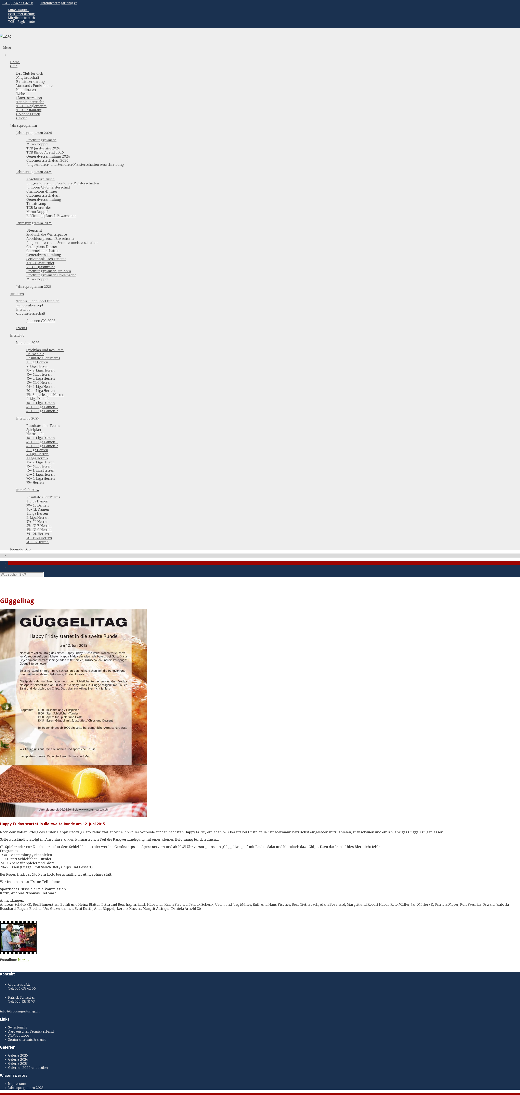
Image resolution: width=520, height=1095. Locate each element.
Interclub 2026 (27, 343)
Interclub (23, 309)
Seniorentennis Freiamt (27, 1039)
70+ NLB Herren (39, 538)
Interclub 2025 (27, 418)
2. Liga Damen (37, 399)
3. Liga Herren (37, 458)
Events (21, 328)
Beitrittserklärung (21, 14)
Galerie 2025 (18, 1055)
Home (15, 62)
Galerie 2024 (18, 1059)
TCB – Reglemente (21, 22)
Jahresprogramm (23, 125)
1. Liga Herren (37, 362)
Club (13, 66)
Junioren (17, 294)
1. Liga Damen (37, 501)
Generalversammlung (43, 199)
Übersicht (34, 230)
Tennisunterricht (30, 102)
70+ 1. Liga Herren (40, 391)
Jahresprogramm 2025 (34, 172)
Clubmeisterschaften (43, 195)
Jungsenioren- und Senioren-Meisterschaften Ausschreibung (75, 164)
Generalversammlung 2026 (48, 156)
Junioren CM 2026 (40, 321)
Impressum (17, 1084)
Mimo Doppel (37, 144)
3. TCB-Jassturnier (40, 263)
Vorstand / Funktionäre (34, 86)
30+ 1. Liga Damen (40, 403)
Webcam (23, 94)
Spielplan (33, 430)
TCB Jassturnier (38, 208)
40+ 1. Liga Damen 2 (42, 411)
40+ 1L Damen (37, 509)
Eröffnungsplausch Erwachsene (51, 216)
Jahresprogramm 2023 (33, 286)
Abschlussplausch (40, 179)
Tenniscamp (36, 204)
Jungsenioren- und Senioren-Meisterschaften (62, 183)
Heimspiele (35, 354)
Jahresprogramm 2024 (34, 223)
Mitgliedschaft (27, 77)
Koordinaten (26, 90)
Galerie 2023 (18, 1063)
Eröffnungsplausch (41, 140)
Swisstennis (17, 1027)
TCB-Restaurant (28, 110)
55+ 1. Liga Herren (40, 470)
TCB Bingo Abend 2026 (45, 152)
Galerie (21, 118)
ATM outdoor (18, 1035)
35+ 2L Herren (37, 522)
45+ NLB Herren (39, 374)
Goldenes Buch (28, 114)
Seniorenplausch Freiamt (46, 259)
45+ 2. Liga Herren (40, 378)
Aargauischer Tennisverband (31, 1031)
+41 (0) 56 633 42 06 (17, 3)
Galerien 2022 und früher (28, 1068)
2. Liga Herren (37, 366)
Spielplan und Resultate (45, 350)
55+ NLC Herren (39, 382)
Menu (6, 47)
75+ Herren (35, 482)
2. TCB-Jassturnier (40, 267)
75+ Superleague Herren (45, 395)
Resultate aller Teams (43, 358)
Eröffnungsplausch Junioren (48, 271)
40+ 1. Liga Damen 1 (42, 407)
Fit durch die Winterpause (46, 234)
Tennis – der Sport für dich (38, 301)
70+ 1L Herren (37, 542)
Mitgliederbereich (21, 18)
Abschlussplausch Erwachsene (50, 238)
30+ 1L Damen (37, 505)
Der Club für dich (29, 73)
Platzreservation (29, 98)
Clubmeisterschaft (30, 313)
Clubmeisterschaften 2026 (47, 160)
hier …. (23, 960)
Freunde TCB (20, 549)
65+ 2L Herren (37, 534)
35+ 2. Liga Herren (40, 370)
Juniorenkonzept (29, 305)
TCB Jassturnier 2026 (43, 148)
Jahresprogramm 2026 (34, 133)
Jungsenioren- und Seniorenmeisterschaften (62, 243)
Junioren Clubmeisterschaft (48, 187)
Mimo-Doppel (18, 10)
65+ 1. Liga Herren (40, 387)
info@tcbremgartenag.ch (58, 3)
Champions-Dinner (41, 191)
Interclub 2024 (27, 490)
